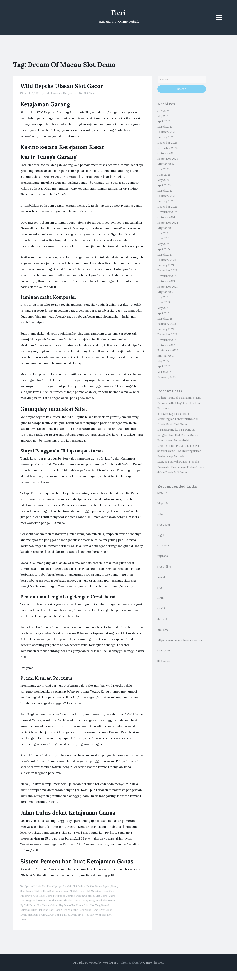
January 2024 (165, 265)
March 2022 (164, 372)
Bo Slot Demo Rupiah (98, 886)
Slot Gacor (90, 93)
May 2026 (163, 116)
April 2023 (163, 313)
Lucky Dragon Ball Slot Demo (98, 900)
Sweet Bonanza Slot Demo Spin (65, 914)
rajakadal (162, 556)
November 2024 (167, 212)
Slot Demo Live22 (96, 909)
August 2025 (165, 164)
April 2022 (163, 366)
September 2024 (167, 222)
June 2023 (163, 302)
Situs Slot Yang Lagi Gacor (46, 909)
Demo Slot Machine (90, 891)
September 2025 (167, 158)
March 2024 (164, 254)
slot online (164, 566)
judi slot (162, 629)
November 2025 (167, 148)
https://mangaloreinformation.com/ (180, 640)
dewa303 (162, 619)
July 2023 (163, 297)
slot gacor (163, 524)
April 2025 (164, 185)
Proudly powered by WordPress (95, 962)
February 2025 (166, 196)
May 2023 (163, 308)
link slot (162, 577)
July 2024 (163, 233)
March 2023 (164, 318)
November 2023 (167, 276)
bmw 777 (162, 493)
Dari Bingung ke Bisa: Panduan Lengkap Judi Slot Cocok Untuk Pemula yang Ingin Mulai (177, 435)
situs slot (163, 545)
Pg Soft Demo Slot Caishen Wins (38, 905)
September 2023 (167, 286)
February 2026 (166, 132)
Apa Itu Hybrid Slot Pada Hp (41, 886)
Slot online (164, 661)
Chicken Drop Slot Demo (47, 891)
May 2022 (163, 361)
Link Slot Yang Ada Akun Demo (63, 900)
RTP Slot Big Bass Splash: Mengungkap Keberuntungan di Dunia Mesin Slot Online (177, 419)
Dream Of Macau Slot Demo (92, 895)
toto (160, 514)
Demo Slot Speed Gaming (60, 895)
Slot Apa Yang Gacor (74, 909)
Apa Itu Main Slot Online (71, 886)
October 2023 (166, 281)
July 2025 (163, 169)
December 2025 (167, 142)
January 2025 (165, 201)
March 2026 (164, 126)
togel (160, 535)
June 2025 (164, 174)
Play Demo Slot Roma (71, 905)
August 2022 (165, 355)
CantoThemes (153, 962)
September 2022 (167, 350)
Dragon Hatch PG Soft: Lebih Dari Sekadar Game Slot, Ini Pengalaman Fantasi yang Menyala (179, 451)
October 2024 (166, 217)
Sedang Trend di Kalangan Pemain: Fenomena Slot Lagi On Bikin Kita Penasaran (179, 403)
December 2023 (167, 270)
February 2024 (166, 260)
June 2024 (163, 238)
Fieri (118, 13)
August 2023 (165, 292)
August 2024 (165, 228)
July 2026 (163, 110)
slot (159, 587)
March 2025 (165, 190)
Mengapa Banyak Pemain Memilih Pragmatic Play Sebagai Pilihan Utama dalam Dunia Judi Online (180, 467)
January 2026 (165, 137)
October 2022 (166, 345)
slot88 (161, 598)
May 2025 (163, 180)
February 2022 (166, 377)
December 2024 (167, 206)
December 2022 (167, 334)
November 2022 (167, 340)
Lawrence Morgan (61, 93)
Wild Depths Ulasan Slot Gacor (61, 85)
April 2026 (163, 121)
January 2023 (165, 329)
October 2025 (166, 153)
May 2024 (163, 244)
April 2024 (163, 249)
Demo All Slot (69, 891)
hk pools (162, 503)
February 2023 (166, 323)
